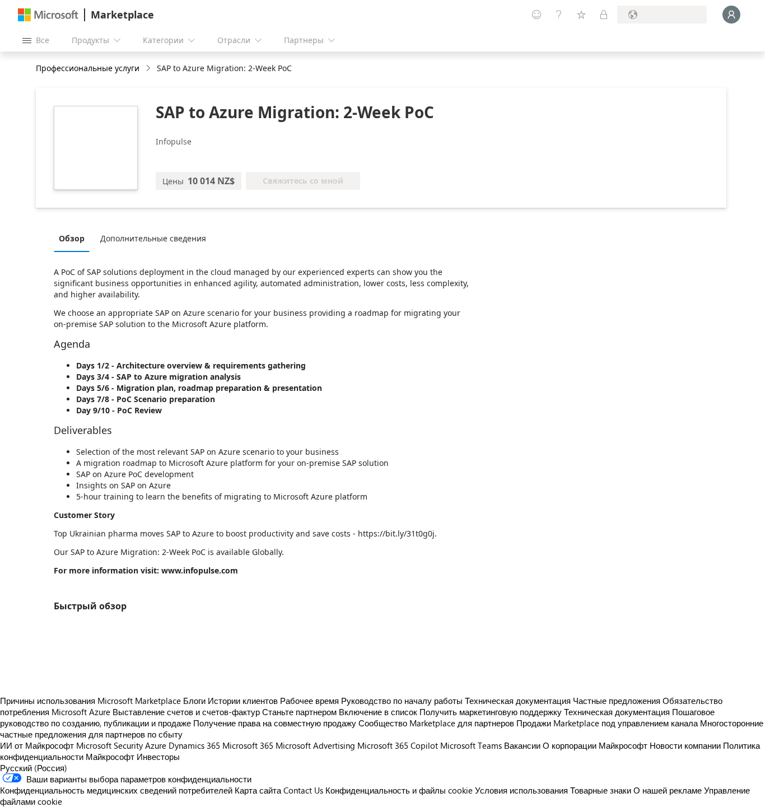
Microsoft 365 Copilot (397, 745)
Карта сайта (258, 790)
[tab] (74, 238)
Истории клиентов (243, 700)
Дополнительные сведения (153, 238)
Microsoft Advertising (315, 745)
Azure (155, 745)
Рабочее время (309, 700)
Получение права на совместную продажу (274, 723)
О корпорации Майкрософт (595, 745)
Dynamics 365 (194, 745)
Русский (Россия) (33, 767)
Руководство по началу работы (402, 700)
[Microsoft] (48, 14)
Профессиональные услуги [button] (87, 68)
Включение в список (378, 711)
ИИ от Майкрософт (37, 745)
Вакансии (522, 745)
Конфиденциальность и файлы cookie (399, 790)
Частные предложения (616, 700)
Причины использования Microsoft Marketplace (90, 700)
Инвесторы (158, 756)
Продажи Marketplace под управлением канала (607, 723)
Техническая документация (518, 700)
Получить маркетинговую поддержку (490, 711)
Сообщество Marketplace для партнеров (436, 723)
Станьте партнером (299, 711)
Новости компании (685, 745)
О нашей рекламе (667, 790)
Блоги (194, 700)
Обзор (72, 238)
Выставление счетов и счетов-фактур (186, 711)
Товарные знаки (600, 790)
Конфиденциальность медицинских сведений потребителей (116, 790)
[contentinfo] (149, 68)
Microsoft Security (109, 745)
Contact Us (303, 790)
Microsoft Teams (471, 745)
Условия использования (521, 790)
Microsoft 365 (247, 745)
